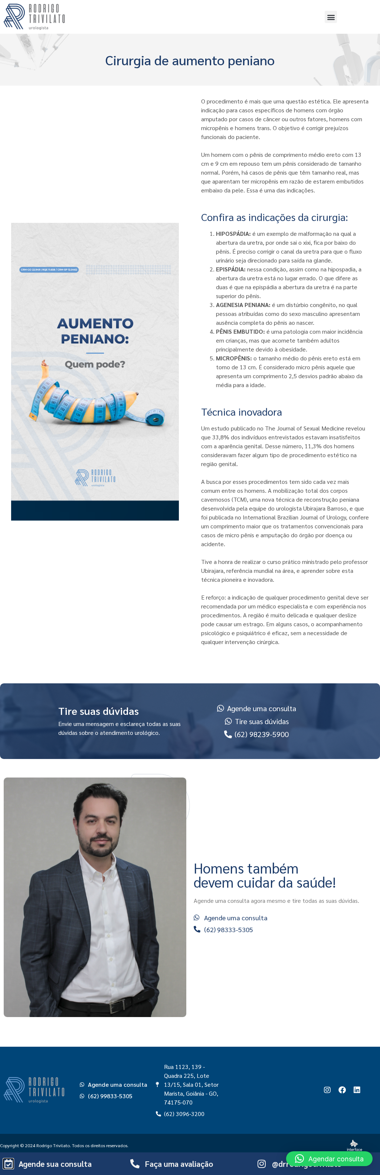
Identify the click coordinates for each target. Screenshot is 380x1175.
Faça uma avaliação (179, 1164)
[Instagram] (327, 1090)
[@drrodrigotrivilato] (261, 1163)
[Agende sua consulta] (8, 1163)
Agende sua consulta (55, 1164)
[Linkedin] (357, 1090)
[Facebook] (342, 1090)
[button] (331, 17)
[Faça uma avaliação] (135, 1163)
